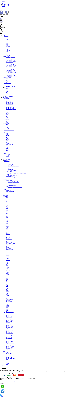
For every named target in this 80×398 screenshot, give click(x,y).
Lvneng (7, 302)
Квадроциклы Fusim (9, 337)
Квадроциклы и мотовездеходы (9, 312)
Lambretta (7, 306)
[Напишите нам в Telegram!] (40, 391)
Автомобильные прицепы (6, 3)
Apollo (7, 221)
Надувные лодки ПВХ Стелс (10, 60)
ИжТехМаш (8, 260)
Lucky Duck (8, 270)
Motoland (7, 291)
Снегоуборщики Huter (9, 105)
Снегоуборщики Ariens (9, 110)
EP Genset (7, 139)
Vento (7, 206)
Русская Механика (9, 321)
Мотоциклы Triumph (9, 251)
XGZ (7, 259)
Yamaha (7, 38)
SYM (7, 294)
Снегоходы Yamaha (9, 353)
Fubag (7, 138)
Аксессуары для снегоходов (12, 175)
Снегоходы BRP (8, 360)
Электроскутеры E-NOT (10, 299)
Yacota (7, 140)
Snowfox (7, 363)
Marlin (7, 41)
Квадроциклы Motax (9, 329)
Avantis (7, 199)
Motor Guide (8, 80)
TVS (6, 275)
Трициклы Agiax (8, 247)
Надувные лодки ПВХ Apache (11, 64)
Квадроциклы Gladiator (9, 341)
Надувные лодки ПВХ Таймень (11, 61)
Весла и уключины (11, 169)
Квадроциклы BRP (9, 319)
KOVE (7, 254)
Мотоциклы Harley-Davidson (10, 243)
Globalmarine (8, 55)
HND (7, 145)
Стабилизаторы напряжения (8, 157)
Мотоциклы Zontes (9, 246)
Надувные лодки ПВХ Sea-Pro (11, 65)
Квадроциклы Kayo (9, 316)
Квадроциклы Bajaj (9, 339)
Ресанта (7, 114)
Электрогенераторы (7, 132)
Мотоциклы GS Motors (9, 249)
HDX (7, 79)
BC (6, 308)
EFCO (7, 124)
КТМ (7, 203)
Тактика (7, 90)
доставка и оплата (1, 18)
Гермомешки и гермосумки (12, 170)
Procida (7, 265)
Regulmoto (7, 292)
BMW (7, 210)
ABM (7, 287)
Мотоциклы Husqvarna (9, 244)
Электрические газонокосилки (9, 130)
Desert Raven (8, 234)
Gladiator (7, 43)
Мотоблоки (6, 111)
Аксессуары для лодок (11, 165)
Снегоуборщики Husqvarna (10, 101)
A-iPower (7, 143)
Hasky (7, 213)
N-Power (7, 155)
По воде (3, 1)
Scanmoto (7, 273)
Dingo (7, 359)
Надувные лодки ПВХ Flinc (10, 66)
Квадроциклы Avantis (9, 314)
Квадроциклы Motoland (9, 330)
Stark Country (8, 154)
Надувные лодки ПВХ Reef (10, 75)
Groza (7, 268)
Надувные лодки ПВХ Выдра (10, 70)
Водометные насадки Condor (10, 86)
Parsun (7, 45)
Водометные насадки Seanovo (10, 85)
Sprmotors (7, 274)
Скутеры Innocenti (9, 301)
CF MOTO (7, 266)
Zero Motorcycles (8, 238)
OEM (7, 263)
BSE (6, 222)
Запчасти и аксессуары (5, 4)
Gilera (7, 286)
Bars (6, 362)
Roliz (7, 225)
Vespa (7, 283)
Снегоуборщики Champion (10, 108)
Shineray (7, 226)
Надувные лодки (6, 56)
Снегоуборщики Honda (9, 102)
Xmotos (7, 227)
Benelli (7, 205)
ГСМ (5, 189)
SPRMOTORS (8, 310)
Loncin (7, 220)
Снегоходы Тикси (9, 357)
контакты (1, 21)
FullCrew (7, 262)
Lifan (7, 142)
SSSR (7, 228)
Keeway (7, 285)
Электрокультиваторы (7, 119)
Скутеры (5, 277)
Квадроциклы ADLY (9, 318)
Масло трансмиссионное (10, 191)
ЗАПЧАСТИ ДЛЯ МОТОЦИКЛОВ (13, 182)
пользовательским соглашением (5, 381)
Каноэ (5, 87)
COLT (7, 264)
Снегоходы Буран (9, 355)
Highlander (7, 272)
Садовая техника (5, 97)
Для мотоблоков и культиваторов (13, 188)
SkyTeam (7, 235)
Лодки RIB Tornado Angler (10, 62)
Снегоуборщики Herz (9, 104)
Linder (7, 89)
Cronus (7, 204)
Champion (7, 113)
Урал (6, 236)
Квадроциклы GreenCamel (10, 343)
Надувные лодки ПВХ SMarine (11, 69)
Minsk (7, 217)
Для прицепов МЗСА (11, 178)
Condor (7, 44)
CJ (6, 261)
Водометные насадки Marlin (10, 84)
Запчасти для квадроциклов (12, 183)
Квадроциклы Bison (9, 317)
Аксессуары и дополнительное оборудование (11, 162)
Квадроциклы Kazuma (9, 327)
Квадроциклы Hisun (9, 338)
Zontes (7, 303)
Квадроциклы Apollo (9, 325)
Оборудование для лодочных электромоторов (15, 168)
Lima (6, 289)
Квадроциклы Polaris (9, 331)
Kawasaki (7, 215)
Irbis (6, 201)
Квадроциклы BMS (9, 335)
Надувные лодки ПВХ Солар (10, 67)
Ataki (7, 208)
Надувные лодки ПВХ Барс (10, 71)
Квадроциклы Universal (9, 332)
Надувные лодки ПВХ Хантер (11, 59)
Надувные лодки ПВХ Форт (10, 74)
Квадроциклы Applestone (10, 334)
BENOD (7, 305)
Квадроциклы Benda (9, 348)
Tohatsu (7, 39)
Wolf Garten (8, 126)
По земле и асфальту (5, 5)
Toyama (7, 48)
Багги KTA (7, 336)
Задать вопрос (10, 9)
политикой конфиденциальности (16, 381)
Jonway (7, 296)
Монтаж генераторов (9, 144)
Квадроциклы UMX (9, 350)
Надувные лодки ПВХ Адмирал (11, 58)
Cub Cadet (7, 125)
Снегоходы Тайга (8, 356)
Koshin (7, 151)
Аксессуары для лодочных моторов (13, 166)
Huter (7, 117)
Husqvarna (7, 128)
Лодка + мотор (6, 36)
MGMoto (7, 216)
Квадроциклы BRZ (9, 340)
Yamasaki (7, 231)
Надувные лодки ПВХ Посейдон (11, 72)
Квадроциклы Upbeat (9, 333)
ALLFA (7, 49)
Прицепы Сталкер (7, 161)
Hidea (7, 51)
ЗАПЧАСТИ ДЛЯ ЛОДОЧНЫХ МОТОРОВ (15, 187)
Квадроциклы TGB (9, 345)
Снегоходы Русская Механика (10, 358)
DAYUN (7, 267)
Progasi (7, 223)
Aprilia (7, 207)
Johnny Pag (7, 214)
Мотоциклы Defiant (9, 240)
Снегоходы (6, 352)
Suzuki (7, 53)
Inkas (7, 88)
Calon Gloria (8, 46)
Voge (6, 230)
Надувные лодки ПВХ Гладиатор (11, 76)
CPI (6, 298)
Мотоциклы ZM (8, 248)
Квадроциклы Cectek (9, 320)
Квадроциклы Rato (9, 342)
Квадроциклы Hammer (9, 347)
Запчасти (5, 179)
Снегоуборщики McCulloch (10, 106)
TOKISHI (7, 311)
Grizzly (7, 93)
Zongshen (7, 136)
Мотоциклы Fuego (9, 242)
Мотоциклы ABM (9, 239)
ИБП (5, 153)
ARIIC (7, 304)
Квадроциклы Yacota (9, 315)
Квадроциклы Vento (9, 324)
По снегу (3, 6)
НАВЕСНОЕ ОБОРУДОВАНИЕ (13, 177)
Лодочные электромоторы (8, 77)
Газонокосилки (6, 123)
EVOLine (7, 129)
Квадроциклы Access (9, 326)
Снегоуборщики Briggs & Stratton (11, 109)
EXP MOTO (8, 252)
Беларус (7, 112)
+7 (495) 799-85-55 (3, 23)
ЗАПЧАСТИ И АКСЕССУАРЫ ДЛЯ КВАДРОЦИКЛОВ (17, 173)
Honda (7, 115)
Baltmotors (7, 209)
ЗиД (6, 232)
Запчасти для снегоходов (12, 185)
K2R (6, 253)
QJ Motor (7, 258)
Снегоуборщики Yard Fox (10, 99)
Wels (6, 202)
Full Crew (7, 211)
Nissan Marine (8, 52)
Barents (7, 92)
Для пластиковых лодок (11, 167)
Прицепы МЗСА (6, 160)
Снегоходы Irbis (8, 354)
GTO (7, 269)
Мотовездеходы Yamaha (9, 313)
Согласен (2, 383)
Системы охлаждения (9, 194)
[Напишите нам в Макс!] (40, 395)
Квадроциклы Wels (9, 322)
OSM (7, 364)
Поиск (14, 9)
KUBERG (7, 255)
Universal (7, 295)
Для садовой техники (9, 176)
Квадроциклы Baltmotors (10, 346)
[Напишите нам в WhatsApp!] (40, 386)
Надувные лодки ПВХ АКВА (10, 57)
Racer (7, 279)
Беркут (7, 91)
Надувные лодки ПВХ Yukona (11, 63)
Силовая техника (5, 2)
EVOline (7, 137)
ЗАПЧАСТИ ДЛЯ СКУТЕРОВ (13, 181)
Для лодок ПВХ (10, 164)
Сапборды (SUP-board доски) (8, 96)
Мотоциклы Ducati (9, 241)
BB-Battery (7, 156)
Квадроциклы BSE (9, 328)
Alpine (7, 361)
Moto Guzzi (7, 218)
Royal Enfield (8, 237)
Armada (7, 256)
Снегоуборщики (6, 98)
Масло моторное (8, 190)
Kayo (7, 200)
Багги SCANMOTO (9, 344)
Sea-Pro (7, 40)
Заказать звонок (3, 9)
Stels (6, 54)
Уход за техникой (8, 192)
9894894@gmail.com (10, 377)
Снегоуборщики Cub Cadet (10, 100)
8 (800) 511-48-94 (9, 23)
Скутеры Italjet (8, 300)
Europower (7, 135)
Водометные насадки (7, 83)
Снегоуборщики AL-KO (10, 107)
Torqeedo (7, 81)
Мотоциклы (6, 196)
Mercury (7, 37)
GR (6, 212)
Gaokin (7, 257)
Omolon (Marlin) (8, 50)
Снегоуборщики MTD (9, 103)
